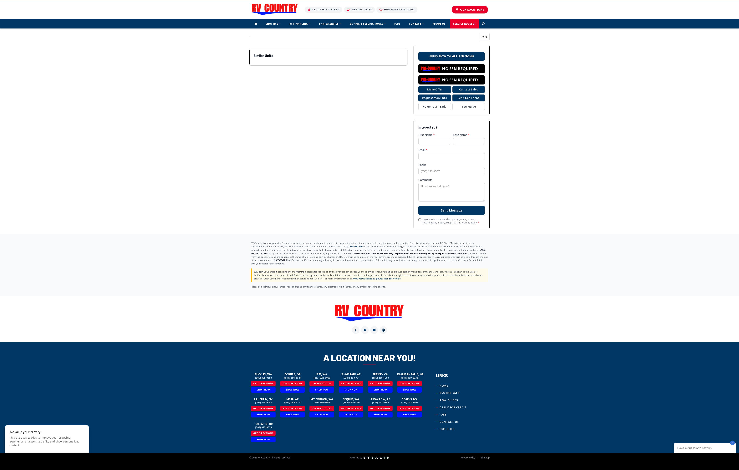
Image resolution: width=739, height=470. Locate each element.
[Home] (256, 23)
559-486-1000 (356, 246)
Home (444, 385)
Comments (425, 180)
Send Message (451, 210)
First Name (426, 135)
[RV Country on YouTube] (374, 330)
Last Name (461, 135)
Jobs (397, 23)
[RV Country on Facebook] (355, 330)
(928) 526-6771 (351, 377)
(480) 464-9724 (292, 402)
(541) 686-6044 (292, 377)
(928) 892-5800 (380, 402)
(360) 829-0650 (263, 377)
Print (484, 36)
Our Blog (447, 429)
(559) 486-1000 (380, 377)
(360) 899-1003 (321, 402)
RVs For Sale (449, 393)
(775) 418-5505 (409, 402)
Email (422, 150)
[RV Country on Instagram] (365, 330)
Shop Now (263, 389)
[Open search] (483, 23)
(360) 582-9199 (351, 402)
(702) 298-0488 (263, 402)
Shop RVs (272, 23)
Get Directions (263, 383)
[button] (451, 68)
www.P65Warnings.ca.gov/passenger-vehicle (377, 278)
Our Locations (472, 9)
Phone (422, 165)
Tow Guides (449, 400)
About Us (439, 23)
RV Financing (298, 23)
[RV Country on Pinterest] (383, 330)
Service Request (464, 23)
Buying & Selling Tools (366, 23)
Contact (415, 23)
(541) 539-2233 (409, 377)
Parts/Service (329, 23)
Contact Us (449, 422)
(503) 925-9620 (263, 427)
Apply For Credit (453, 407)
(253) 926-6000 (321, 377)
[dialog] (47, 445)
